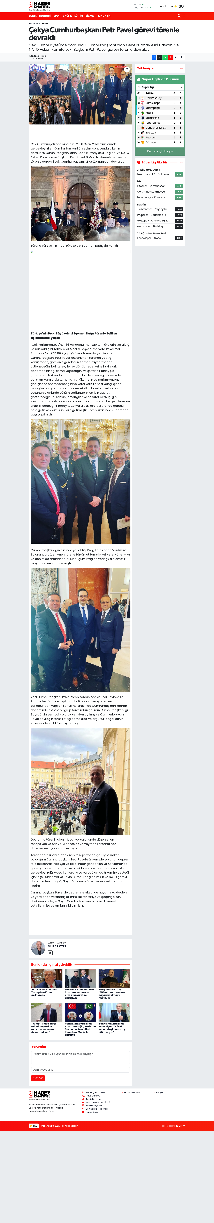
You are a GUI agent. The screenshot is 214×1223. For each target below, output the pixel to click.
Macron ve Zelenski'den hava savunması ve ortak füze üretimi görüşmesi (79, 994)
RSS (35, 1125)
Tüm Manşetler (94, 1105)
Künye (159, 1092)
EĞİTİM (78, 16)
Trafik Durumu (93, 1099)
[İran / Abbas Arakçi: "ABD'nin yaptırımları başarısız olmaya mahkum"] (114, 978)
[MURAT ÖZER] (38, 948)
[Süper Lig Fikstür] (181, 162)
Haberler (33, 23)
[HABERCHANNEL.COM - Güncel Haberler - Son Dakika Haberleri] (40, 6)
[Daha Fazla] (170, 57)
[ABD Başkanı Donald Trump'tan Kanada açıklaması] (46, 978)
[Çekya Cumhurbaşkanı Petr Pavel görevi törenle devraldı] (80, 94)
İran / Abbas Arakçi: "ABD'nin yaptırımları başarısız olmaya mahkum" (112, 994)
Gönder (38, 1078)
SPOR (57, 16)
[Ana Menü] (183, 16)
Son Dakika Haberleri (97, 1108)
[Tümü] (181, 68)
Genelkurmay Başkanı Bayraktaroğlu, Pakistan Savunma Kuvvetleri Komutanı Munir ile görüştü (80, 1029)
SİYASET (90, 16)
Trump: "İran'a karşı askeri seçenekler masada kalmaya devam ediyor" (43, 1028)
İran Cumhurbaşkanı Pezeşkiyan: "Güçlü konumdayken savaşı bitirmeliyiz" (112, 1028)
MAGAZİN (104, 16)
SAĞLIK (67, 16)
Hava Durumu (93, 1095)
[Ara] (179, 16)
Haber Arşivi (92, 1111)
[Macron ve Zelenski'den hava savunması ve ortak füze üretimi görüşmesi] (80, 978)
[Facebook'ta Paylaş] (154, 57)
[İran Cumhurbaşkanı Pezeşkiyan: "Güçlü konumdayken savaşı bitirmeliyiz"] (114, 1012)
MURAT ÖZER (57, 946)
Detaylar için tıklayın (160, 151)
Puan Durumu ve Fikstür (98, 1102)
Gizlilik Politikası (132, 1092)
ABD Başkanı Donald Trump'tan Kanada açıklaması (44, 992)
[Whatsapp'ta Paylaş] (165, 57)
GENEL (33, 16)
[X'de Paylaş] (159, 57)
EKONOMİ (45, 16)
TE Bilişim (180, 1125)
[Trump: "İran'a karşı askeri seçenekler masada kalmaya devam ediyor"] (46, 1012)
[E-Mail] (50, 952)
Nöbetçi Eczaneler (95, 1092)
